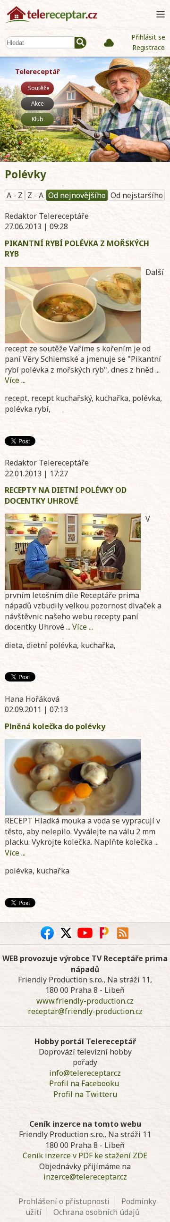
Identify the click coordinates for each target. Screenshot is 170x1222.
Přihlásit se (148, 37)
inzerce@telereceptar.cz (85, 1177)
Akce (37, 104)
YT (85, 932)
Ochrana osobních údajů (96, 1212)
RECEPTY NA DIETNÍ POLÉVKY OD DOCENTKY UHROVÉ (66, 495)
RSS (122, 932)
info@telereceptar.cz (85, 1073)
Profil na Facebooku (84, 1083)
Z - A (35, 195)
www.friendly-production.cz (85, 1001)
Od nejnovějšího (77, 195)
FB (47, 932)
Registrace (148, 47)
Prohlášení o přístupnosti (64, 1201)
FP (103, 932)
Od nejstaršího (136, 195)
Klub (37, 119)
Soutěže (39, 88)
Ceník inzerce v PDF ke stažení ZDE (85, 1155)
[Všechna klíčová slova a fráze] (109, 42)
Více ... (15, 380)
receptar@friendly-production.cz (85, 1011)
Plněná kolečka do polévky (55, 726)
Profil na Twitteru (85, 1094)
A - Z (15, 195)
